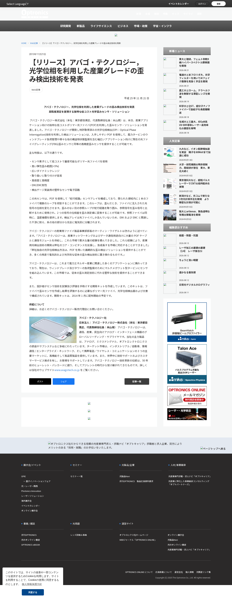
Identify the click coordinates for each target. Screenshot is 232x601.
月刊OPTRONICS (29, 534)
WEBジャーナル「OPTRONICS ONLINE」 (138, 539)
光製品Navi (124, 476)
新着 (138, 13)
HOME (24, 43)
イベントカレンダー (178, 3)
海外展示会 (26, 500)
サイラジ (188, 13)
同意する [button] (32, 592)
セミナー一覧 (76, 476)
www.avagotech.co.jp (67, 370)
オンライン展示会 (29, 510)
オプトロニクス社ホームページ (133, 534)
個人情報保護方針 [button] (32, 584)
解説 (156, 13)
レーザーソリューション (32, 495)
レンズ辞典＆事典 (78, 534)
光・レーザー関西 (29, 486)
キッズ (175, 13)
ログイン (202, 3)
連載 (199, 13)
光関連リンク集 (203, 572)
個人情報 (189, 572)
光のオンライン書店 (30, 539)
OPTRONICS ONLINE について (139, 572)
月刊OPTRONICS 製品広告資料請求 (136, 481)
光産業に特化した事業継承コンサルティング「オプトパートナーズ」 (188, 483)
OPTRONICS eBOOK (30, 544)
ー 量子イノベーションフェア (36, 481)
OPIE (23, 476)
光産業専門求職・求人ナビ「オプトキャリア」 (189, 476)
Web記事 (34, 43)
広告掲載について (163, 572)
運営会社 (179, 572)
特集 (165, 13)
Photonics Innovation (31, 490)
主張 (147, 13)
